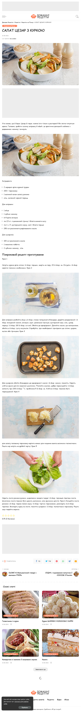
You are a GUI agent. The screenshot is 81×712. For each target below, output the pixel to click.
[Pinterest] (56, 561)
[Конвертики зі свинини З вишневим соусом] (20, 643)
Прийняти (25, 707)
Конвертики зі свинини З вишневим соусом (19, 659)
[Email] (75, 561)
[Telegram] (69, 561)
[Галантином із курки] (20, 604)
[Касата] (60, 643)
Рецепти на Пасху (9, 26)
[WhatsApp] (63, 561)
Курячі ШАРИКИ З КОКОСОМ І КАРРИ (57, 621)
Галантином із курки (10, 621)
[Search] (76, 16)
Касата (44, 659)
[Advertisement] (40, 6)
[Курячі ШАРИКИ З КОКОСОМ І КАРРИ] (60, 604)
